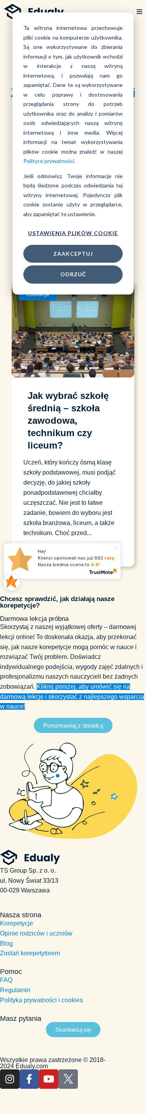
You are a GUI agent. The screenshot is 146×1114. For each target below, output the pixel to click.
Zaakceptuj (73, 253)
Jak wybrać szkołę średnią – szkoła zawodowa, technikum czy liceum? (68, 420)
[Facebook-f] (29, 1079)
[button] (139, 12)
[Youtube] (48, 1079)
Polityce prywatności (48, 161)
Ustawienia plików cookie (73, 233)
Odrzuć (73, 274)
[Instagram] (9, 1079)
